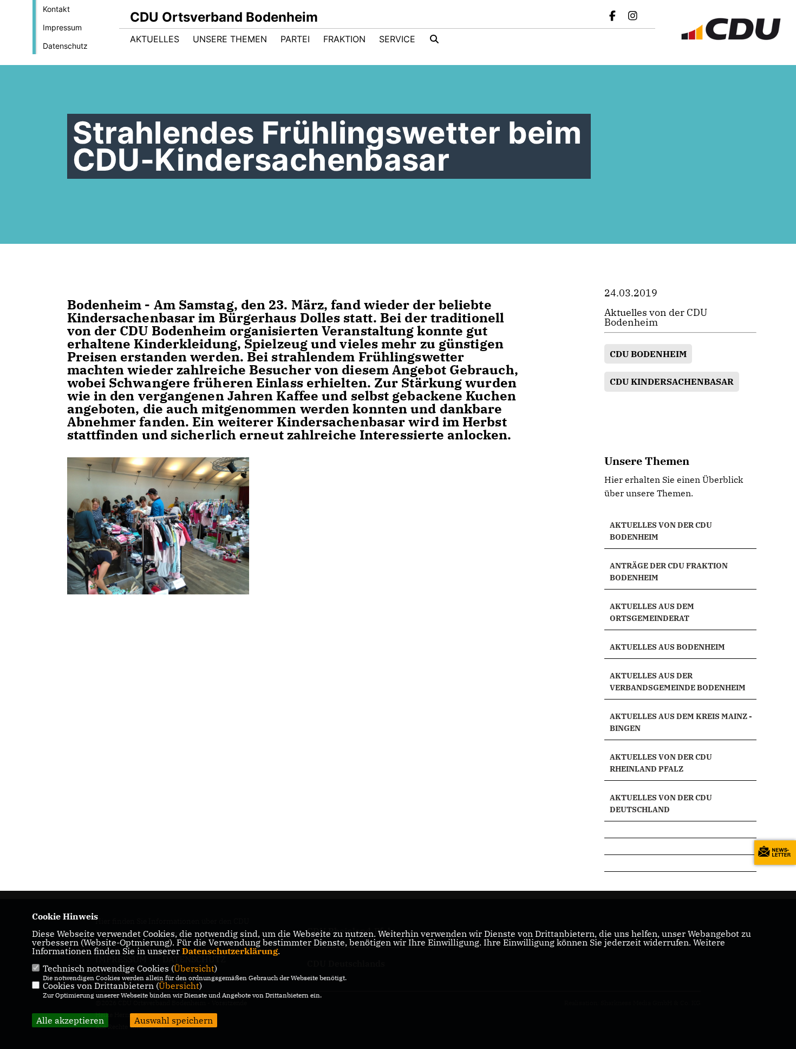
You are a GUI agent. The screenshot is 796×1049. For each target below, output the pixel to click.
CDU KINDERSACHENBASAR (672, 381)
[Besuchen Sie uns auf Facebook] (612, 17)
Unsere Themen (230, 39)
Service (397, 39)
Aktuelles (154, 39)
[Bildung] (680, 829)
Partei (295, 39)
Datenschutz (65, 45)
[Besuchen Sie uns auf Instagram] (632, 17)
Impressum (62, 27)
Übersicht (194, 968)
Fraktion (344, 39)
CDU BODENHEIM (648, 354)
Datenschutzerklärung (230, 951)
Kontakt (56, 9)
